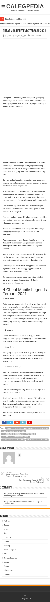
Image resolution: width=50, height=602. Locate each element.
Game (6, 541)
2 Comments (10, 37)
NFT (5, 554)
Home (4, 24)
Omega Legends (10, 558)
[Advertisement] (25, 65)
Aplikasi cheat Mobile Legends (14, 431)
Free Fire (7, 537)
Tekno (6, 566)
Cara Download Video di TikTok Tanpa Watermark (31, 480)
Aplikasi (7, 521)
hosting (7, 546)
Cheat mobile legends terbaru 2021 (16, 437)
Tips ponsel (8, 570)
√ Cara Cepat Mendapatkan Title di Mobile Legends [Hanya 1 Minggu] (24, 495)
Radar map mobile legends (37, 440)
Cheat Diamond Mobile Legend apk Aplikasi (19, 434)
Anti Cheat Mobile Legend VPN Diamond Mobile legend (27, 428)
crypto (6, 529)
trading (7, 574)
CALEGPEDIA (25, 6)
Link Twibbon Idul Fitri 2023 (15, 19)
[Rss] (25, 595)
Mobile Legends (14, 24)
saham (6, 562)
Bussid (6, 525)
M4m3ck (8, 35)
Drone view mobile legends (13, 440)
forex (6, 533)
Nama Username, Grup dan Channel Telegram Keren (17, 474)
